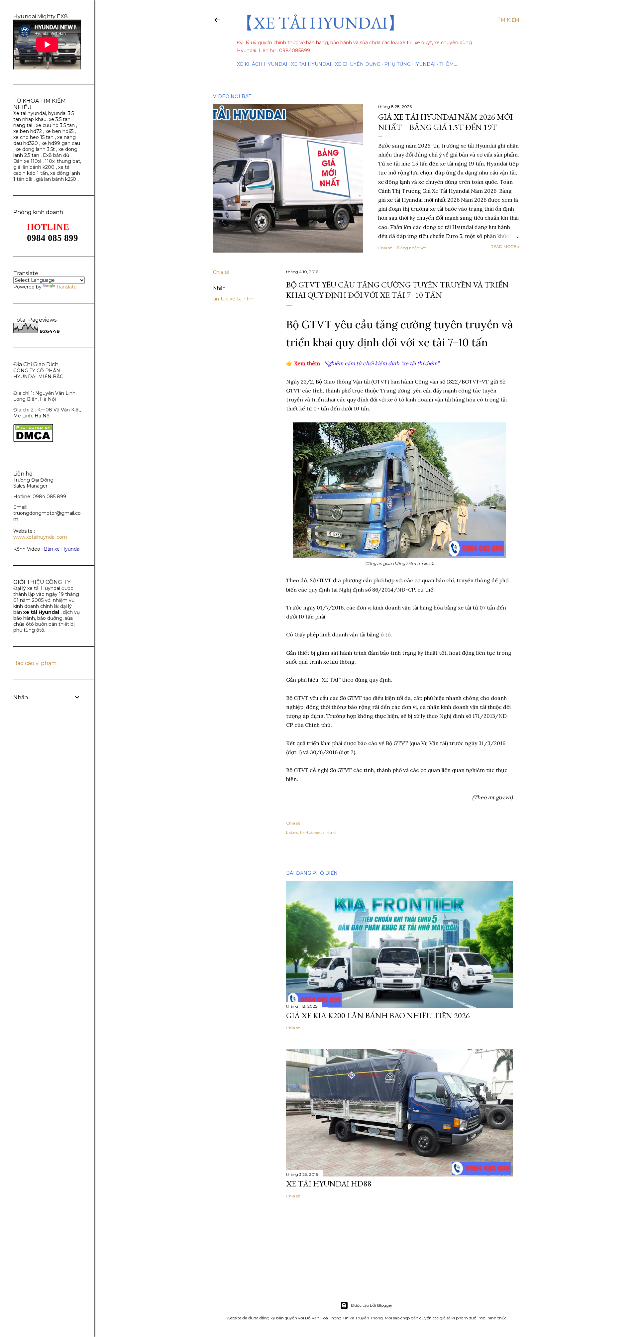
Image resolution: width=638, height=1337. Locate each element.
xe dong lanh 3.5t (35, 149)
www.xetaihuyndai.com (40, 537)
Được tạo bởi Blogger (371, 1305)
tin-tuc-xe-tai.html (234, 299)
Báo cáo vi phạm (34, 663)
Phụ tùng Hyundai (410, 64)
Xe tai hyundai (29, 113)
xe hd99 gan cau (61, 143)
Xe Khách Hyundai (262, 64)
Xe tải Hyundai (311, 64)
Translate (66, 287)
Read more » (504, 246)
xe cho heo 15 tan (33, 137)
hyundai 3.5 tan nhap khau (43, 116)
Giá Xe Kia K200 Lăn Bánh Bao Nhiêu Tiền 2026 (378, 1015)
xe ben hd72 (27, 131)
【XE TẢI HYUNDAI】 (320, 23)
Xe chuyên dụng (357, 64)
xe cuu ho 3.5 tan (56, 125)
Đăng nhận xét (411, 247)
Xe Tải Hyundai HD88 (328, 1183)
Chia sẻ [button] (385, 247)
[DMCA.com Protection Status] (33, 441)
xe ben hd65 (59, 131)
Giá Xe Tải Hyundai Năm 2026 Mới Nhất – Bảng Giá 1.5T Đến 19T (445, 122)
